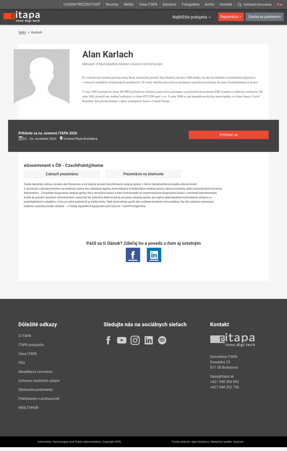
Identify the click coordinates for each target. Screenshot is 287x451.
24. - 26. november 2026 (40, 138)
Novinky (112, 4)
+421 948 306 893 (224, 382)
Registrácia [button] (229, 17)
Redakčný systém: (222, 441)
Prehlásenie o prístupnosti (38, 398)
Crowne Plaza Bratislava (80, 138)
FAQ (21, 363)
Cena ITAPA (148, 4)
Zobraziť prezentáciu (62, 174)
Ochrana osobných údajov (39, 381)
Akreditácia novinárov (35, 372)
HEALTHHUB (28, 407)
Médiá (129, 4)
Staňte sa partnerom (264, 17)
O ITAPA (24, 336)
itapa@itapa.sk (222, 376)
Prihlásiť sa (229, 135)
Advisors (169, 4)
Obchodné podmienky (35, 390)
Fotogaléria (191, 4)
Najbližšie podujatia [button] (189, 17)
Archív (210, 4)
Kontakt (226, 4)
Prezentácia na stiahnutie (143, 174)
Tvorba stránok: (181, 441)
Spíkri (22, 32)
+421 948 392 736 (224, 387)
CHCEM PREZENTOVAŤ (82, 4)
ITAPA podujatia (31, 345)
